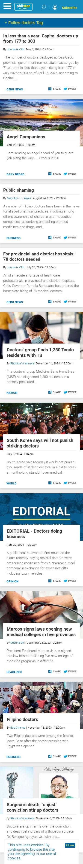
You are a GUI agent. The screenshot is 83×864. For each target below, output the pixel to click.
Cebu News (14, 89)
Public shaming (18, 190)
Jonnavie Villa (15, 49)
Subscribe (69, 8)
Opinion (12, 581)
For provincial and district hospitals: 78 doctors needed (38, 256)
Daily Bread (15, 174)
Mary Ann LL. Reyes (19, 198)
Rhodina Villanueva (22, 363)
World (11, 483)
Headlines (14, 672)
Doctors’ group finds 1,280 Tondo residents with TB (40, 352)
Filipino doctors (22, 719)
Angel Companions (26, 137)
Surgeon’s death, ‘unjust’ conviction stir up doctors (32, 807)
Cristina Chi (17, 642)
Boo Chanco (17, 727)
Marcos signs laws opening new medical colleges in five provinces (41, 631)
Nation (11, 392)
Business (13, 238)
